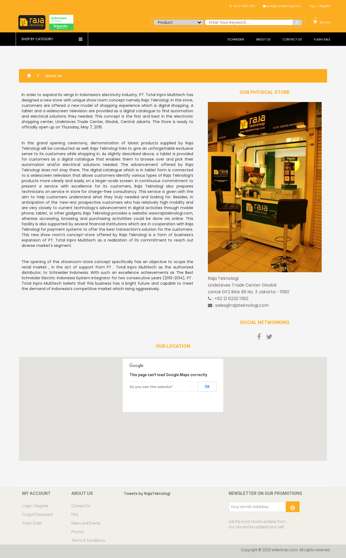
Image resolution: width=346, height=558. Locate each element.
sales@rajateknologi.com (283, 6)
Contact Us (80, 506)
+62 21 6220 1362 (243, 6)
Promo (77, 532)
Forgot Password (37, 514)
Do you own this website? (151, 387)
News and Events (86, 523)
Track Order (32, 523)
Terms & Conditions (88, 540)
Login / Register (319, 6)
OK (207, 387)
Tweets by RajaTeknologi (147, 493)
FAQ (74, 514)
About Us (53, 76)
